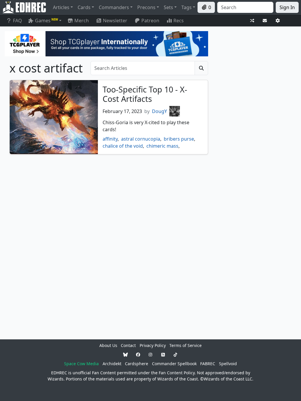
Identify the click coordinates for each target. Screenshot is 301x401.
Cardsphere (136, 363)
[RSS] (163, 354)
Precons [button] (146, 7)
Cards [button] (84, 7)
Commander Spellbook (174, 363)
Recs (178, 20)
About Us (108, 345)
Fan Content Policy (177, 372)
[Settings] (277, 20)
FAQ (17, 20)
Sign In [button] (287, 7)
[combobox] (245, 7)
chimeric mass (162, 146)
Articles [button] (61, 7)
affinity (110, 139)
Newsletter (115, 20)
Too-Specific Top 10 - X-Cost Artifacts (145, 94)
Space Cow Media (81, 363)
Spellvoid (228, 363)
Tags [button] (186, 7)
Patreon (150, 20)
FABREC (207, 363)
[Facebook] (138, 354)
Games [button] (46, 20)
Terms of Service (185, 345)
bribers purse (179, 139)
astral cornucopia (140, 139)
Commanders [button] (114, 7)
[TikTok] (175, 354)
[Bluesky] (125, 354)
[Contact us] (265, 20)
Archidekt (112, 363)
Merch (81, 20)
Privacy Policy (153, 345)
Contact (128, 345)
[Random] (252, 20)
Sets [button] (168, 7)
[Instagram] (150, 354)
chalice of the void (123, 146)
